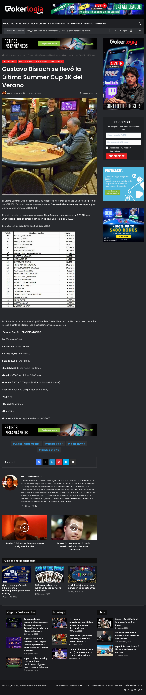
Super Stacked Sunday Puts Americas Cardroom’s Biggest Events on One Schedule (36, 663)
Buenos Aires (34, 55)
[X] (26, 506)
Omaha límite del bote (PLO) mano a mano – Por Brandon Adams (81, 652)
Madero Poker (55, 443)
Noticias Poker (25, 61)
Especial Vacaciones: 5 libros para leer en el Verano (127, 649)
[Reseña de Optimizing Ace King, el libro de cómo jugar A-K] (59, 639)
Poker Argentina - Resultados (49, 61)
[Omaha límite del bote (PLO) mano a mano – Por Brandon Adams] (59, 653)
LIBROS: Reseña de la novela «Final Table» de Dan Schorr (127, 635)
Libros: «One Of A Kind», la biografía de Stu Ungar (127, 622)
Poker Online (38, 23)
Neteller (118, 685)
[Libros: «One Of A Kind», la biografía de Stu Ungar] (105, 623)
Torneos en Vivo (49, 449)
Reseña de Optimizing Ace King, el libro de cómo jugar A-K (80, 638)
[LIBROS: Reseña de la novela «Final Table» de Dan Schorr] (105, 636)
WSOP (26, 23)
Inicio (6, 23)
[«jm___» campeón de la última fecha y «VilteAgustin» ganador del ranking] (16, 574)
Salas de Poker (56, 23)
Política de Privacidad (133, 685)
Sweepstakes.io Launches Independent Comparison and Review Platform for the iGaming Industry (36, 625)
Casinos (109, 685)
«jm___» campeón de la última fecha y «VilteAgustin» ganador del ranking (16, 589)
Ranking (89, 23)
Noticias (16, 23)
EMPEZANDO (76, 685)
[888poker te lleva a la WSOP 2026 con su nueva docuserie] (49, 574)
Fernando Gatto (13, 93)
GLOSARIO (101, 23)
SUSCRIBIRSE (117, 156)
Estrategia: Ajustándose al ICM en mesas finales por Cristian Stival (81, 623)
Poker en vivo (77, 443)
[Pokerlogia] (24, 9)
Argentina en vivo (18, 55)
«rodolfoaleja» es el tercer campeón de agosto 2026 (81, 586)
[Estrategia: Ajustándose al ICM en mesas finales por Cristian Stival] (59, 623)
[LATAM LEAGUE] (49, 43)
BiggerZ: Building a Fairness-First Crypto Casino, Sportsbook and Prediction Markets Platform (36, 644)
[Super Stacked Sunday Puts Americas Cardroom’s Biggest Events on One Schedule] (14, 662)
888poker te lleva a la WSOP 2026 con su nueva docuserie (48, 588)
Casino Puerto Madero (27, 443)
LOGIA (86, 685)
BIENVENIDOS (62, 685)
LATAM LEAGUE (74, 23)
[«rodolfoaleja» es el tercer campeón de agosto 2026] (82, 574)
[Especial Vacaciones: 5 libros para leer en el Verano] (105, 650)
